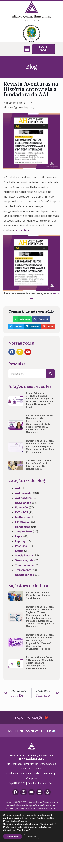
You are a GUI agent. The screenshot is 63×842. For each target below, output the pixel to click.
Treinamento (23, 570)
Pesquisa (21, 546)
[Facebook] (11, 352)
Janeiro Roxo (23, 531)
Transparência (24, 565)
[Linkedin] (39, 792)
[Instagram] (19, 352)
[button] (27, 49)
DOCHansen (23, 502)
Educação (21, 507)
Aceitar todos (13, 836)
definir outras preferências (37, 827)
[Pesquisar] (50, 373)
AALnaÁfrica (23, 498)
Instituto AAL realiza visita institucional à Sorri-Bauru (38, 595)
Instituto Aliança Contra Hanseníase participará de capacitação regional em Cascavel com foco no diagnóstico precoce (40, 641)
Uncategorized (24, 574)
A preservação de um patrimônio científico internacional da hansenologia (38, 464)
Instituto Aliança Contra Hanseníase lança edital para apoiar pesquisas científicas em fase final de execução (40, 446)
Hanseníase (22, 526)
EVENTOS (21, 512)
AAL (18, 488)
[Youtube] (27, 352)
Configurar (32, 836)
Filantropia (22, 522)
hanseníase (21, 230)
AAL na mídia (23, 493)
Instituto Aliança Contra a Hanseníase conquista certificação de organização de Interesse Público (40, 663)
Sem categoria (24, 560)
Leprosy (20, 541)
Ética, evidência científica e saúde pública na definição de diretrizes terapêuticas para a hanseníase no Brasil (39, 400)
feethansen (22, 517)
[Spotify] (47, 792)
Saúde (19, 550)
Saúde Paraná (24, 555)
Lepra (18, 536)
